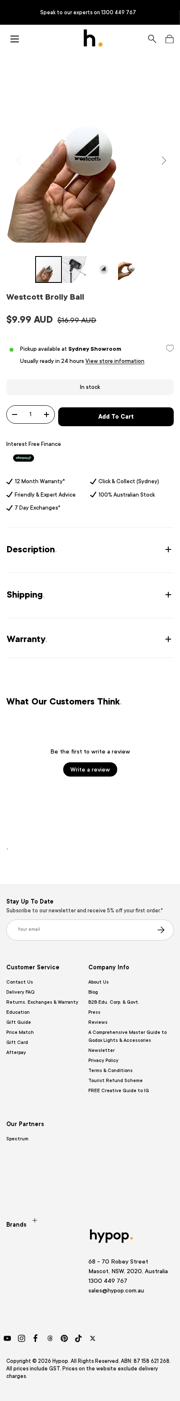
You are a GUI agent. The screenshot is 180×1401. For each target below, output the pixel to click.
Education (18, 1012)
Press (94, 1012)
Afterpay (16, 1052)
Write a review (90, 769)
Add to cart (116, 416)
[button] (169, 39)
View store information (114, 361)
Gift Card (17, 1042)
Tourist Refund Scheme (115, 1080)
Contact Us (19, 982)
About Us (98, 982)
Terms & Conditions (110, 1070)
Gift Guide (18, 1022)
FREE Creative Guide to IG (118, 1090)
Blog (93, 992)
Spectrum (17, 1139)
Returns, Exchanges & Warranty (42, 1002)
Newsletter (101, 1050)
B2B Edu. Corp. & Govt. (113, 1002)
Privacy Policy (103, 1060)
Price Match (20, 1032)
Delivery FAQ (20, 992)
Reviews (98, 1022)
